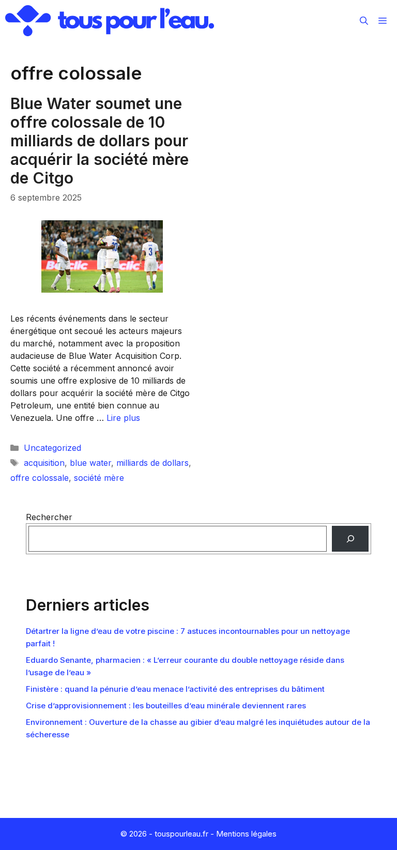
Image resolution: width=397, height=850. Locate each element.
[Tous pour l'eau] (109, 20)
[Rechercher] (350, 538)
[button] (364, 20)
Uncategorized (52, 448)
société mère (99, 478)
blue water (90, 463)
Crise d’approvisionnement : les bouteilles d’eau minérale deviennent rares (166, 705)
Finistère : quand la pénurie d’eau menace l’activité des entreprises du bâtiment (175, 689)
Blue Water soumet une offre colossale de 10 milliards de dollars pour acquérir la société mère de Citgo (99, 140)
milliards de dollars (152, 463)
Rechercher (49, 517)
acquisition (44, 463)
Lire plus (123, 418)
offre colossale (39, 478)
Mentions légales (246, 834)
